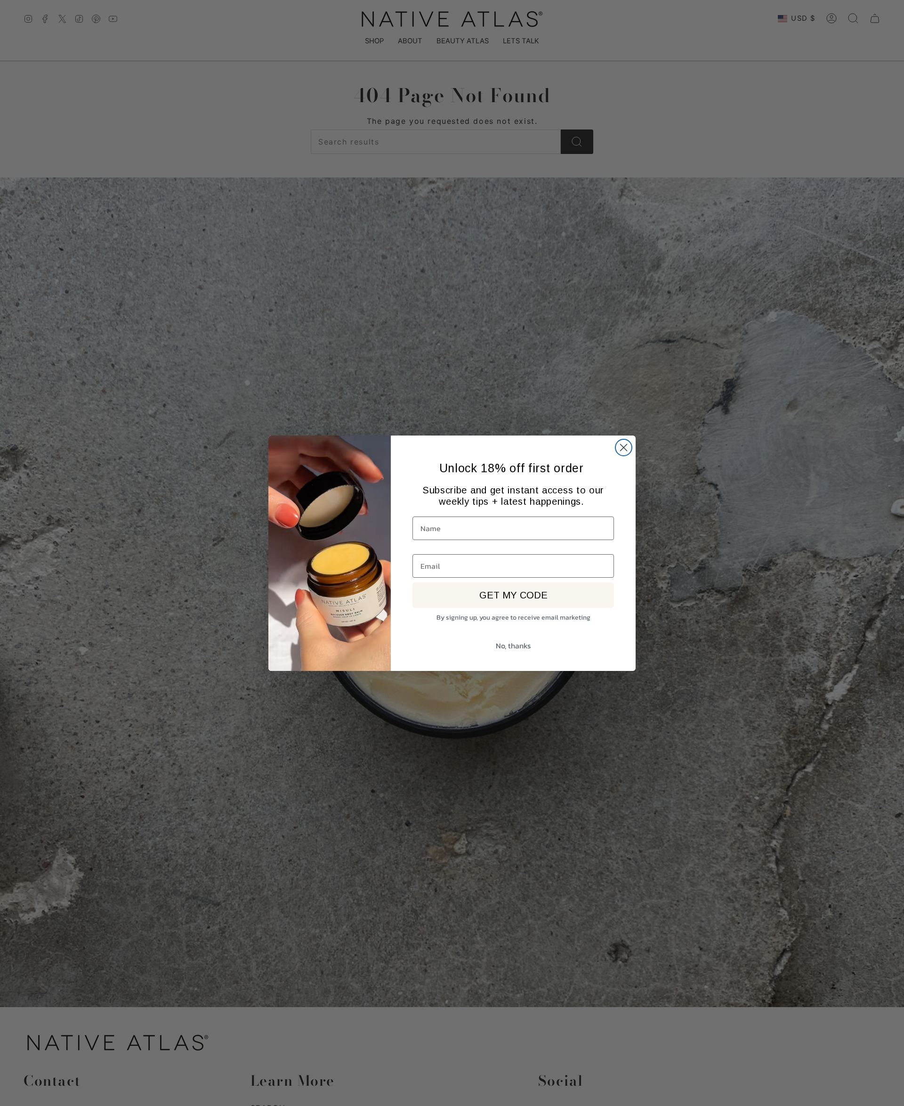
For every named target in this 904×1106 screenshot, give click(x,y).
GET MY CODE (513, 595)
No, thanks (513, 645)
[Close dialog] (623, 447)
